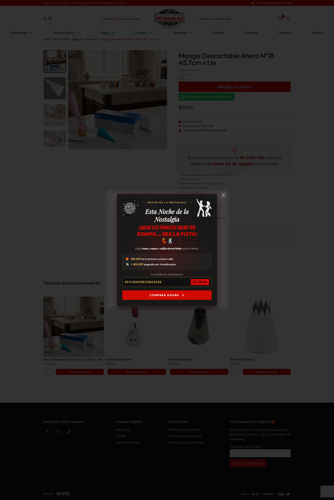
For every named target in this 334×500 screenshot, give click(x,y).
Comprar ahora (164, 295)
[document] (167, 250)
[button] (223, 195)
